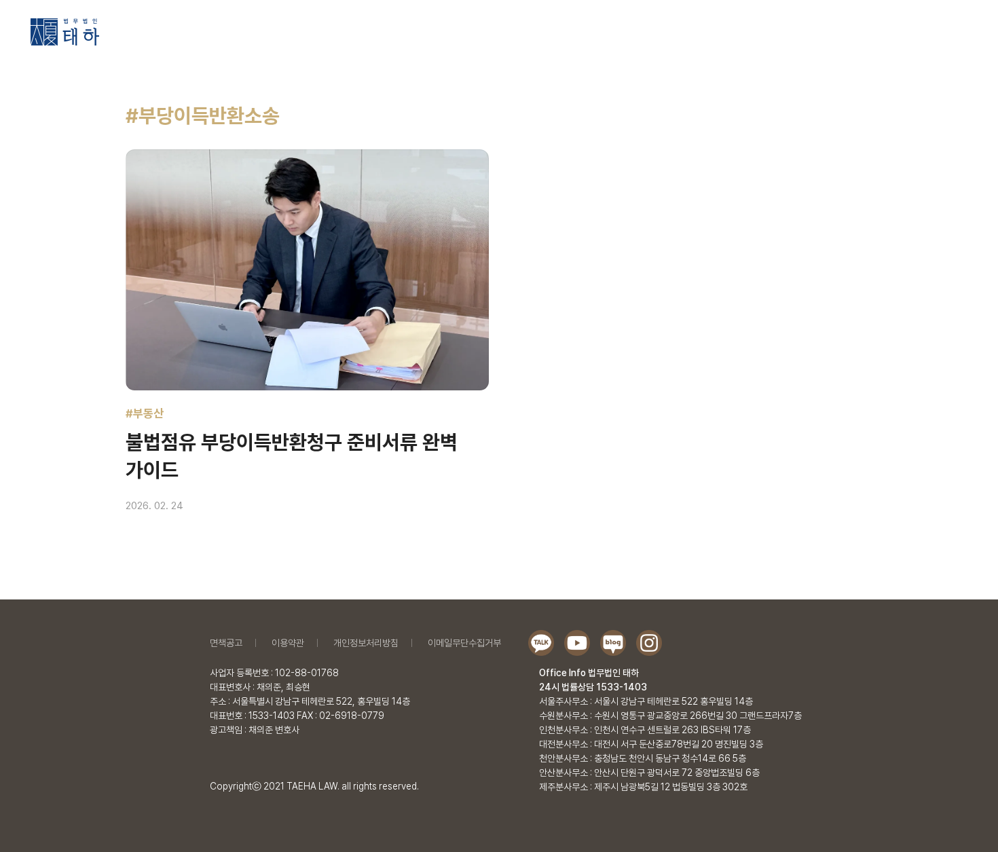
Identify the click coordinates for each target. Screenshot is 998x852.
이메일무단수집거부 (464, 642)
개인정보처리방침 (366, 642)
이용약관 (288, 642)
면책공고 (226, 642)
